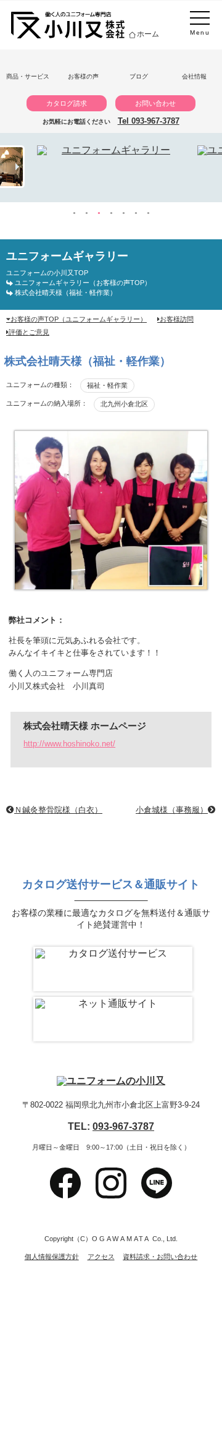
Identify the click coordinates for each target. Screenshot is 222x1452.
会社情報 (194, 76)
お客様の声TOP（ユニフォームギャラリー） (78, 319)
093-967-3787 (123, 1126)
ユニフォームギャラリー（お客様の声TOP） (83, 282)
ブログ (139, 76)
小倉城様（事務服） (172, 810)
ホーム (148, 34)
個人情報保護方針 (52, 1256)
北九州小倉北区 (124, 404)
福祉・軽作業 (107, 385)
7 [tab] (148, 213)
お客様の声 (83, 76)
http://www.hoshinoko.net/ (69, 743)
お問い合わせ (155, 103)
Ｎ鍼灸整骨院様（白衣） (58, 810)
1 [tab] (74, 213)
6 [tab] (135, 213)
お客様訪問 (177, 319)
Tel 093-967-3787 (148, 121)
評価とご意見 (29, 332)
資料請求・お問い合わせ (160, 1256)
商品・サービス (27, 76)
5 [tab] (123, 213)
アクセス (101, 1256)
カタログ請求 (66, 103)
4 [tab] (111, 213)
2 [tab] (86, 213)
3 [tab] (98, 213)
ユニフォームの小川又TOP (47, 272)
